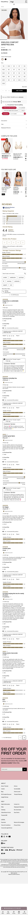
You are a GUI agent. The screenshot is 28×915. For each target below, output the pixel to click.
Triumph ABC (4, 815)
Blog (2, 791)
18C (19, 73)
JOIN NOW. (21, 97)
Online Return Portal (6, 812)
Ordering (3, 809)
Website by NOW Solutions (14, 874)
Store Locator (17, 791)
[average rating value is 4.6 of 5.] (17, 157)
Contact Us (16, 804)
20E (9, 80)
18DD (3, 76)
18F (14, 76)
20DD (3, 80)
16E (9, 73)
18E (9, 76)
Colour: (6, 56)
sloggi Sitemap (4, 797)
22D (14, 80)
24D (24, 80)
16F (14, 73)
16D (24, 69)
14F (14, 69)
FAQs (2, 807)
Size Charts (16, 812)
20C (19, 76)
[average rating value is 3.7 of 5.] (17, 192)
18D (24, 73)
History (15, 786)
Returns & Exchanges (19, 822)
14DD (3, 69)
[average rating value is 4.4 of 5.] (5, 50)
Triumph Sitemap (18, 794)
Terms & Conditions (5, 825)
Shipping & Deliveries (19, 807)
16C (19, 69)
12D (3, 66)
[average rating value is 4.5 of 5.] (5, 156)
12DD (9, 66)
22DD (19, 80)
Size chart (24, 86)
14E (9, 69)
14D (24, 66)
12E (14, 66)
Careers (3, 788)
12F (19, 66)
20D (24, 76)
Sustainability (17, 788)
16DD (3, 73)
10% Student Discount (6, 794)
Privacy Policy (17, 825)
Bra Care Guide (17, 809)
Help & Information (5, 804)
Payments (3, 822)
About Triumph (4, 786)
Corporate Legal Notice (6, 827)
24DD (3, 83)
